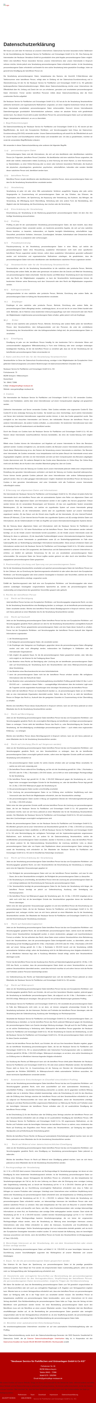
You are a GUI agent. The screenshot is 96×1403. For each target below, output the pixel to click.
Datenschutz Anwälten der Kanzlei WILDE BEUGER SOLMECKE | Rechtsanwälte (33, 1342)
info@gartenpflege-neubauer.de (21, 386)
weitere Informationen (48, 1401)
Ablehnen (26, 1398)
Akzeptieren (8, 1398)
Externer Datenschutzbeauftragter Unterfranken (45, 1338)
